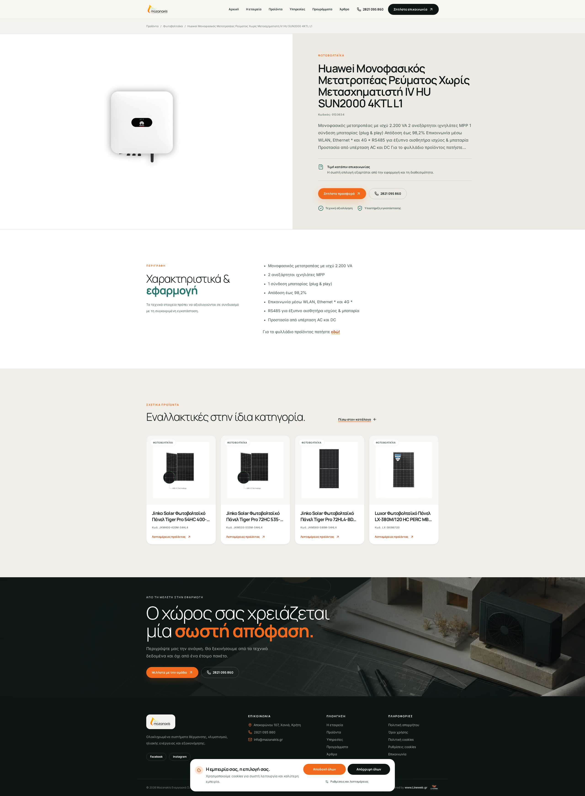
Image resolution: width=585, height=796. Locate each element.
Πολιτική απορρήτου (403, 725)
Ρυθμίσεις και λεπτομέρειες (349, 781)
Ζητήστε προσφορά (339, 193)
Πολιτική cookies (401, 739)
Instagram (180, 757)
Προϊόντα (275, 9)
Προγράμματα (322, 9)
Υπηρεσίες (297, 9)
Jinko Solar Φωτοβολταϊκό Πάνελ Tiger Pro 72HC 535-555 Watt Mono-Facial (253, 519)
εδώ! (335, 331)
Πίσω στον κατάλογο (354, 419)
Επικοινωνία (397, 754)
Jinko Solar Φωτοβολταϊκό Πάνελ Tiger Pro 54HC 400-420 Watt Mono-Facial (179, 519)
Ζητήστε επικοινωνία (410, 9)
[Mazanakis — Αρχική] (158, 9)
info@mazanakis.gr (268, 739)
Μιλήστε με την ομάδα (169, 672)
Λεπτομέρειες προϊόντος (169, 537)
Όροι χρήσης (398, 732)
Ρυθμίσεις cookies (402, 747)
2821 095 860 (390, 193)
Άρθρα (344, 9)
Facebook (156, 757)
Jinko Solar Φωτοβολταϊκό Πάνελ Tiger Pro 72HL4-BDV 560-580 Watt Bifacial (328, 519)
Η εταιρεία (253, 9)
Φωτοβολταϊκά (173, 26)
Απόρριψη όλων (368, 769)
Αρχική (234, 9)
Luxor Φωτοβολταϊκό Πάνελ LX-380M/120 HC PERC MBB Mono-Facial (403, 519)
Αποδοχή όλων (324, 769)
